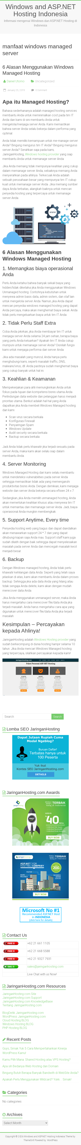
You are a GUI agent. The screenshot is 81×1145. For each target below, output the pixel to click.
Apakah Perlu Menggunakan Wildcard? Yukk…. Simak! (36, 1079)
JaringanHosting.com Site (19, 994)
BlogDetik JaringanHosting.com (23, 1013)
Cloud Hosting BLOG (15, 1020)
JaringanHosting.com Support (22, 997)
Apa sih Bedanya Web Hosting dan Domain (30, 1066)
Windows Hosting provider (51, 639)
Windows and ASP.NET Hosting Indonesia (40, 10)
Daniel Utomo (15, 81)
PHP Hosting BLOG (14, 1028)
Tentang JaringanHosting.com (22, 1005)
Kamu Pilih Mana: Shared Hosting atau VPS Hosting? (36, 1059)
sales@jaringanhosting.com (45, 966)
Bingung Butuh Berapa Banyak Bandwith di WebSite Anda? (40, 1073)
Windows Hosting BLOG (17, 1024)
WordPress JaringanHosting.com (24, 1016)
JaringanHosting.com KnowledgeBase (27, 1001)
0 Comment (41, 90)
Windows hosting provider (42, 154)
